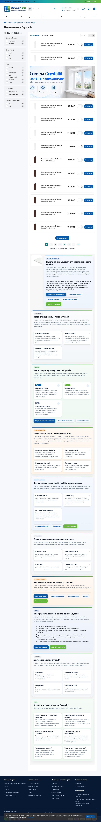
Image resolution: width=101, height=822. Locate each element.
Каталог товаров (33, 783)
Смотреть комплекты (58, 647)
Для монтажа (55, 783)
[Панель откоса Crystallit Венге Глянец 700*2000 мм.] (35, 213)
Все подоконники (73, 596)
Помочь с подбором (54, 304)
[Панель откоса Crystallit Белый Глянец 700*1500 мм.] (35, 119)
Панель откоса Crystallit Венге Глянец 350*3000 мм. (51, 187)
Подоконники (10, 17)
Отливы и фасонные (67, 17)
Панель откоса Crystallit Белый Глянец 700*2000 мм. (51, 133)
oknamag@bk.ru (80, 786)
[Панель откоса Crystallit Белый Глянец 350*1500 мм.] (35, 45)
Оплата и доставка (18, 1)
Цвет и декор (84, 17)
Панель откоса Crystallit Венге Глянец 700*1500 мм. (51, 200)
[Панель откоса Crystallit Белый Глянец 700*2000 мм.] (35, 133)
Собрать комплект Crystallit (56, 294)
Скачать (27, 1)
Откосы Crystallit (30, 22)
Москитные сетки (49, 17)
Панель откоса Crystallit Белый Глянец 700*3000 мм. (51, 146)
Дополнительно (34, 780)
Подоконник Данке (57, 795)
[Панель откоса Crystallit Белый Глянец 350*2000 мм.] (35, 58)
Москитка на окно (57, 786)
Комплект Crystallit (82, 420)
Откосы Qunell (56, 792)
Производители (33, 786)
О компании (7, 1)
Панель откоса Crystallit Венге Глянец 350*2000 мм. (51, 173)
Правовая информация (11, 792)
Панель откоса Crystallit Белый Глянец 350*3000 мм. (51, 106)
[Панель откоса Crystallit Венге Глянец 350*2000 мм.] (35, 173)
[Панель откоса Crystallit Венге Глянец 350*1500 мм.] (35, 160)
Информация (9, 780)
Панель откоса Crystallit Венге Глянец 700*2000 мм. (51, 213)
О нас (6, 786)
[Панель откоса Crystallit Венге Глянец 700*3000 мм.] (35, 227)
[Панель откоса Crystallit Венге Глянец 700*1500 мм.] (35, 200)
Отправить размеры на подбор (44, 420)
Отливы (85, 596)
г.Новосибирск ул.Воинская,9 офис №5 (84, 795)
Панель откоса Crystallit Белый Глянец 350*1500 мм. (51, 45)
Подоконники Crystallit (70, 299)
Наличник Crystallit (53, 299)
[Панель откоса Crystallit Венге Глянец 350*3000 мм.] (35, 187)
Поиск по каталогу (10, 795)
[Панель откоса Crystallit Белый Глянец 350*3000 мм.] (35, 106)
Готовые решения (70, 526)
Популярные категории (60, 780)
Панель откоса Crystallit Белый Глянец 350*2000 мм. (51, 58)
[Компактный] (93, 35)
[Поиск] (55, 9)
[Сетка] (90, 35)
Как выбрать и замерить (65, 420)
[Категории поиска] (30, 9)
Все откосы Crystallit (75, 294)
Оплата (6, 789)
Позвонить (68, 8)
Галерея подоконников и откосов (15, 783)
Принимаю (90, 816)
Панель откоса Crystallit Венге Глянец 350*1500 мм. (51, 160)
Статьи (34, 1)
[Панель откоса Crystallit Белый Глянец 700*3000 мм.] (35, 146)
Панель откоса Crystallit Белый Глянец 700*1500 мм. (51, 119)
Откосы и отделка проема (29, 17)
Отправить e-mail (70, 10)
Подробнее (30, 817)
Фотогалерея (32, 789)
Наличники (55, 789)
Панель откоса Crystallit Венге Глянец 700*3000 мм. (51, 227)
